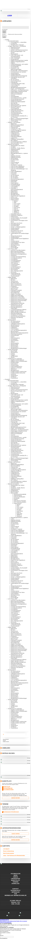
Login (9, 15)
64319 (4, 740)
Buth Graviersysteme (8, 853)
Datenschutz (15, 890)
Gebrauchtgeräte (7, 788)
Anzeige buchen (15, 798)
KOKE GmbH (6, 741)
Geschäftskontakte (8, 789)
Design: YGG (15, 902)
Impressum (15, 892)
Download (15, 883)
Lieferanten (15, 878)
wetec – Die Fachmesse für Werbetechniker (14, 855)
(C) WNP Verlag (15, 900)
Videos (15, 877)
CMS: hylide (15, 904)
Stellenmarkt (6, 786)
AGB (15, 893)
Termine (15, 882)
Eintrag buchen (15, 839)
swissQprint (6, 848)
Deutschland (6, 739)
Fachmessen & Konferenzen (11, 812)
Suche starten (15, 833)
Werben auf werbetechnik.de (15, 895)
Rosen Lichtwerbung (8, 851)
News (15, 875)
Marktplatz (15, 880)
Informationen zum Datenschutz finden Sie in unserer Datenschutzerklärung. (13, 921)
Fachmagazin (15, 873)
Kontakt (15, 888)
